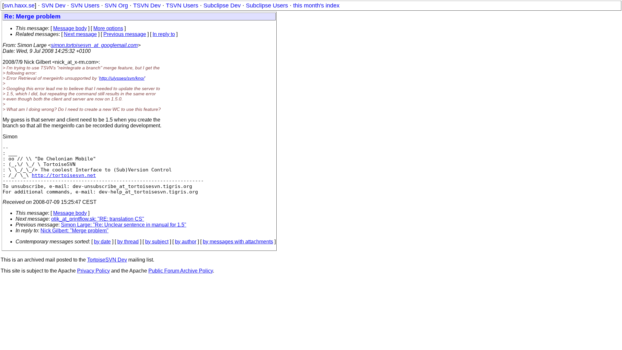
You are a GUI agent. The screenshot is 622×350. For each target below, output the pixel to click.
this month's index (316, 5)
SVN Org (116, 5)
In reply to (164, 34)
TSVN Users (182, 5)
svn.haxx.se (19, 5)
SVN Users (85, 5)
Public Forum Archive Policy (180, 271)
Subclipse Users (267, 5)
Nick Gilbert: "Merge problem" (74, 230)
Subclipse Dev (222, 5)
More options (108, 28)
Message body (70, 28)
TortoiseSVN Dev (107, 259)
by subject (156, 241)
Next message (80, 34)
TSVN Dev (147, 5)
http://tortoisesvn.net (64, 175)
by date (102, 241)
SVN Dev (53, 5)
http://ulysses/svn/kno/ (121, 78)
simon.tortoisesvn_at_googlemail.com (94, 45)
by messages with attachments (238, 241)
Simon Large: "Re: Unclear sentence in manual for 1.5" (123, 225)
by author (185, 241)
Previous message (124, 34)
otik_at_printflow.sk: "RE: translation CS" (97, 219)
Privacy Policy (93, 271)
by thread (128, 241)
